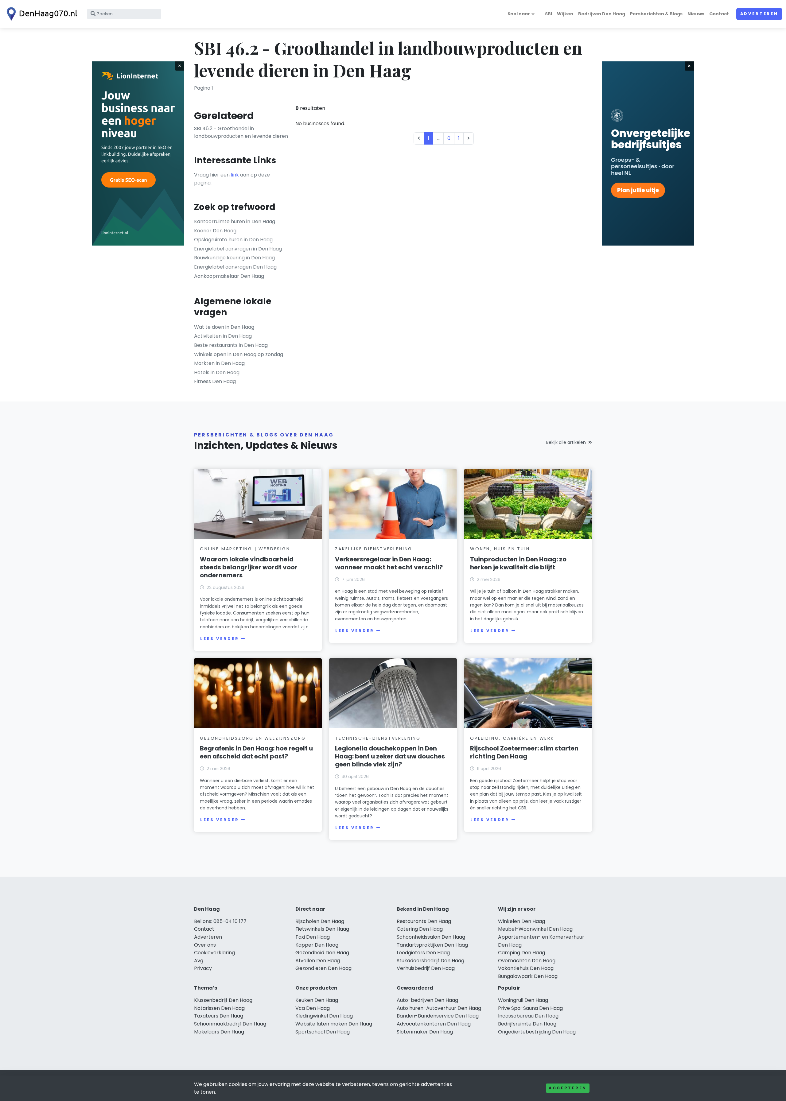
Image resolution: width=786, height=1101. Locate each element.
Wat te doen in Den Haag (224, 327)
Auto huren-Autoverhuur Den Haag (439, 1008)
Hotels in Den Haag (216, 372)
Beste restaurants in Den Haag (231, 345)
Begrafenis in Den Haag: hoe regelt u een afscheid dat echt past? (256, 752)
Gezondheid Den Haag (322, 952)
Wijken (565, 14)
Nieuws (695, 14)
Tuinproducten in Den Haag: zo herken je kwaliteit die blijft (518, 563)
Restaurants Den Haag (424, 921)
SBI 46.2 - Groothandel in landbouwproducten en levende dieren (241, 132)
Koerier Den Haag (215, 230)
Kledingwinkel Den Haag (324, 1015)
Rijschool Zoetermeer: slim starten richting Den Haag (524, 752)
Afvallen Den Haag (317, 960)
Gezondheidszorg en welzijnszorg (253, 738)
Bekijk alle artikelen (566, 442)
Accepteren (568, 1088)
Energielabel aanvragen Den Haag (235, 266)
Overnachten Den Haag (526, 960)
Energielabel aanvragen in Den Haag (238, 248)
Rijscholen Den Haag (319, 921)
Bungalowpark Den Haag (528, 976)
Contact (719, 14)
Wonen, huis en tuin (500, 549)
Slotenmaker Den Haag (425, 1031)
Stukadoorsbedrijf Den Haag (430, 960)
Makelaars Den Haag (219, 1031)
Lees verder (219, 638)
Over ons (205, 944)
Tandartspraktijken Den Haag (432, 944)
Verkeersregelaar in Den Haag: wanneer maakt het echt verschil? (389, 563)
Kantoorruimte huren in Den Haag (234, 221)
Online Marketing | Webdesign (245, 549)
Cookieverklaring (214, 952)
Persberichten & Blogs (656, 14)
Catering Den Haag (420, 928)
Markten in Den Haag (219, 363)
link (235, 174)
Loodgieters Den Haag (423, 952)
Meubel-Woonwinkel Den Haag (535, 928)
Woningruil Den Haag (523, 1000)
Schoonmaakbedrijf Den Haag (230, 1023)
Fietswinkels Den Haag (322, 928)
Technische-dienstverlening (378, 738)
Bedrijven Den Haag (601, 14)
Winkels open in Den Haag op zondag (238, 354)
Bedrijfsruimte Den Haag (527, 1023)
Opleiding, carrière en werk (512, 738)
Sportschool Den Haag (322, 1031)
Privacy (203, 968)
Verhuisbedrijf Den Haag (426, 968)
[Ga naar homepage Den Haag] (40, 14)
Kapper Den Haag (316, 944)
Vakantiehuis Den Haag (526, 968)
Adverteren (759, 13)
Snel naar (519, 14)
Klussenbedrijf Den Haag (223, 1000)
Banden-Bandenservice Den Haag (438, 1015)
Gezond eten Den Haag (323, 968)
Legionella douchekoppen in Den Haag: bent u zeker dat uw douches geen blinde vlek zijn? (390, 756)
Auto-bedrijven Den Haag (427, 1000)
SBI (548, 14)
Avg (198, 960)
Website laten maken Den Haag (333, 1023)
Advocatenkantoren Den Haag (434, 1023)
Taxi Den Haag (312, 936)
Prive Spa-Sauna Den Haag (530, 1008)
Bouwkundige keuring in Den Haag (234, 257)
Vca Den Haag (312, 1008)
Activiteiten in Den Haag (223, 335)
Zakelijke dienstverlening (373, 549)
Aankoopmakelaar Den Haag (229, 276)
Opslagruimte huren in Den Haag (233, 239)
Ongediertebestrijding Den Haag (537, 1031)
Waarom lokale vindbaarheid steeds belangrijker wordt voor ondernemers (249, 567)
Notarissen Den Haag (219, 1008)
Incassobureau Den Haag (528, 1015)
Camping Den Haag (521, 952)
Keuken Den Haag (316, 1000)
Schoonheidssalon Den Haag (431, 936)
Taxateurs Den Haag (218, 1015)
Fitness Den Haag (215, 381)
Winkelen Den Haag (521, 921)
